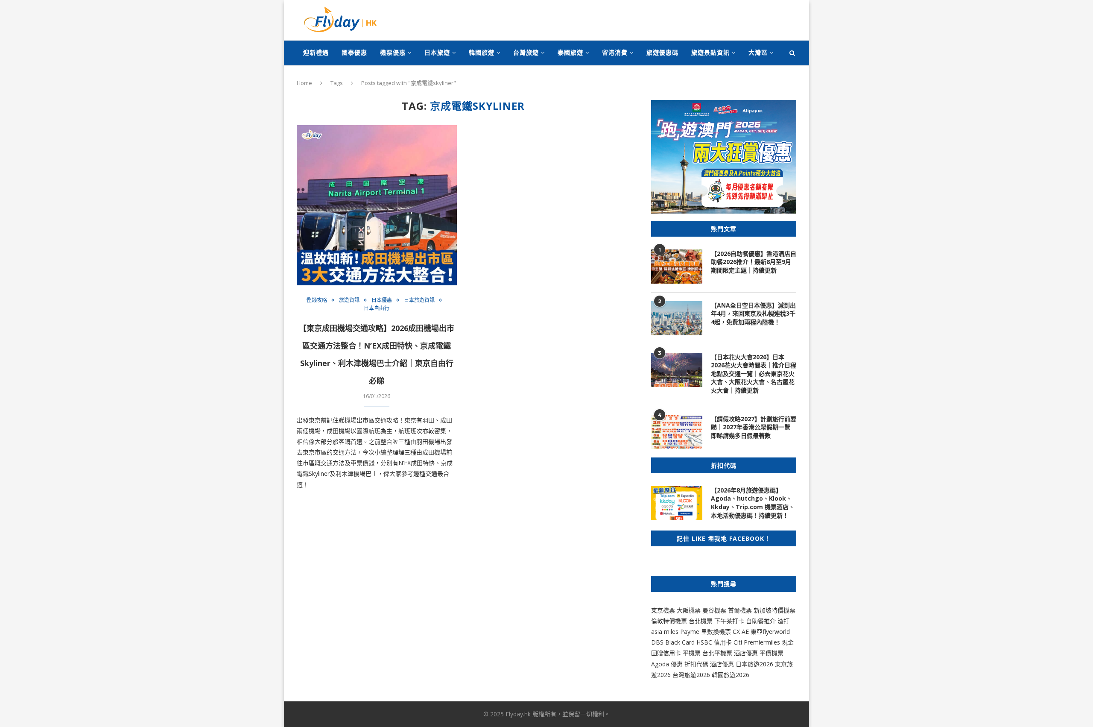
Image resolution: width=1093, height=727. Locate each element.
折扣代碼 (696, 664)
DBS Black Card (673, 642)
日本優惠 (381, 300)
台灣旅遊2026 (691, 675)
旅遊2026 (736, 675)
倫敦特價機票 (669, 621)
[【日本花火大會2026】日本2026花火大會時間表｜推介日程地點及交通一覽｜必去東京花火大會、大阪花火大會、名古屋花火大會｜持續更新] (676, 370)
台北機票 (701, 621)
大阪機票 (689, 610)
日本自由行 (376, 308)
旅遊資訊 (349, 300)
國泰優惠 (354, 52)
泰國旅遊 (570, 52)
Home (304, 83)
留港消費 (615, 52)
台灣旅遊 (526, 52)
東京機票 (663, 610)
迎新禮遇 (316, 52)
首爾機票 (740, 610)
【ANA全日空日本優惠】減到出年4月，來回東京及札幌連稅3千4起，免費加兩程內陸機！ (753, 313)
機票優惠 (393, 52)
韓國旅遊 (481, 52)
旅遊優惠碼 (662, 52)
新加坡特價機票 (774, 610)
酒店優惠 (746, 653)
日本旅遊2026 (754, 664)
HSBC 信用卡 (714, 642)
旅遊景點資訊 (710, 52)
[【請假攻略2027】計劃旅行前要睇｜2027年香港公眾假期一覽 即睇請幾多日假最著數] (676, 432)
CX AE (741, 631)
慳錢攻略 (317, 300)
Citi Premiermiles (757, 642)
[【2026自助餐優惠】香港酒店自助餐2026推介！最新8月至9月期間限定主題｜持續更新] (676, 266)
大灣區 (758, 52)
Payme (690, 631)
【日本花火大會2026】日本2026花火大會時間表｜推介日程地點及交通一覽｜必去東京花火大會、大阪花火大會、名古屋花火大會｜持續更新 (753, 373)
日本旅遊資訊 (419, 300)
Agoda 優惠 (667, 664)
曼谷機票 (714, 610)
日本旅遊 (437, 52)
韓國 (718, 675)
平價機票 (771, 653)
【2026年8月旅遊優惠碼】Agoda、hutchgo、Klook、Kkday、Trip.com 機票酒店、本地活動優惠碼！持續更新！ (753, 502)
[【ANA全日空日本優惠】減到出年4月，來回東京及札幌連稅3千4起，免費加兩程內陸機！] (676, 318)
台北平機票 (718, 653)
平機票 (692, 653)
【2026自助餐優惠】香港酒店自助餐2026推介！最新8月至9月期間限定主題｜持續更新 (753, 261)
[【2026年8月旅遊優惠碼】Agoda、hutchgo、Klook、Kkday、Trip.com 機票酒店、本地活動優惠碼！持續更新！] (676, 503)
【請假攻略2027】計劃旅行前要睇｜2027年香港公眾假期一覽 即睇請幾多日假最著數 (753, 427)
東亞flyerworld (770, 631)
